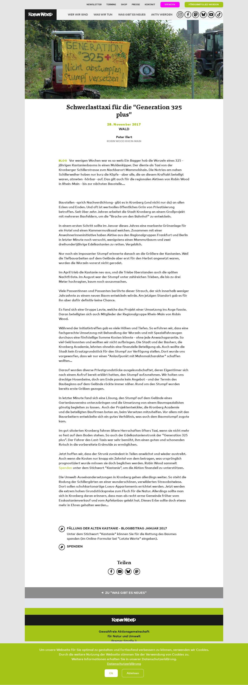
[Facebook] (111, 571)
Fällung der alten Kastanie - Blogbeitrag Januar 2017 (117, 528)
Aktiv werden (161, 14)
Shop (124, 4)
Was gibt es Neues (132, 14)
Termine (111, 4)
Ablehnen (133, 673)
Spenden (169, 4)
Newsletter (94, 4)
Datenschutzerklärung (124, 664)
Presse (136, 4)
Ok (111, 673)
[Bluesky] (128, 571)
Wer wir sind (78, 14)
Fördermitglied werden (204, 4)
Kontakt (150, 4)
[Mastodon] (136, 571)
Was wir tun (103, 14)
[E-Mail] (119, 571)
